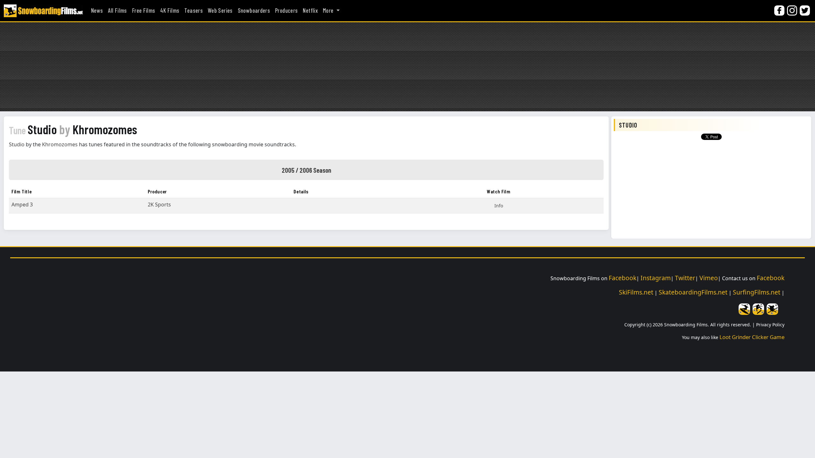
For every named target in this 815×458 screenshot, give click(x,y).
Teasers (193, 10)
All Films (117, 10)
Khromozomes (60, 144)
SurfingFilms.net (756, 292)
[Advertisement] (407, 66)
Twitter (685, 278)
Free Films (143, 10)
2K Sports (159, 204)
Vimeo (708, 278)
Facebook (622, 278)
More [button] (329, 10)
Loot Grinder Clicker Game (751, 337)
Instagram (656, 278)
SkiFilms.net (636, 292)
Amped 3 (22, 204)
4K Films (169, 10)
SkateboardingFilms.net (693, 292)
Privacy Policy (770, 325)
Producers (286, 10)
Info (498, 206)
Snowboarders (254, 10)
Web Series (220, 10)
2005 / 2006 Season (306, 170)
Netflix (310, 10)
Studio (17, 144)
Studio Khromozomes (73, 129)
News (97, 10)
